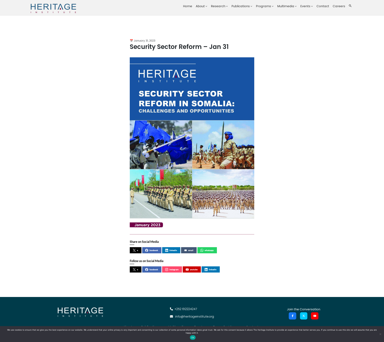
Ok (192, 337)
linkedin (173, 250)
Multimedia (285, 6)
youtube (194, 269)
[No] (380, 334)
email (190, 250)
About (200, 6)
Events (305, 6)
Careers (339, 6)
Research (218, 6)
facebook (153, 250)
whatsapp (209, 250)
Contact (322, 6)
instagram (174, 269)
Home (187, 6)
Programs (263, 6)
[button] (350, 6)
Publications (240, 6)
